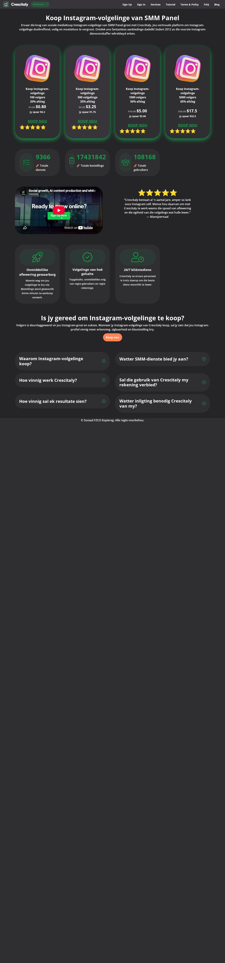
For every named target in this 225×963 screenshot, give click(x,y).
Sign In (141, 4)
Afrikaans (38, 4)
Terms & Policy (190, 4)
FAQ (206, 4)
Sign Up (127, 4)
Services (155, 4)
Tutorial (170, 4)
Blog (217, 4)
